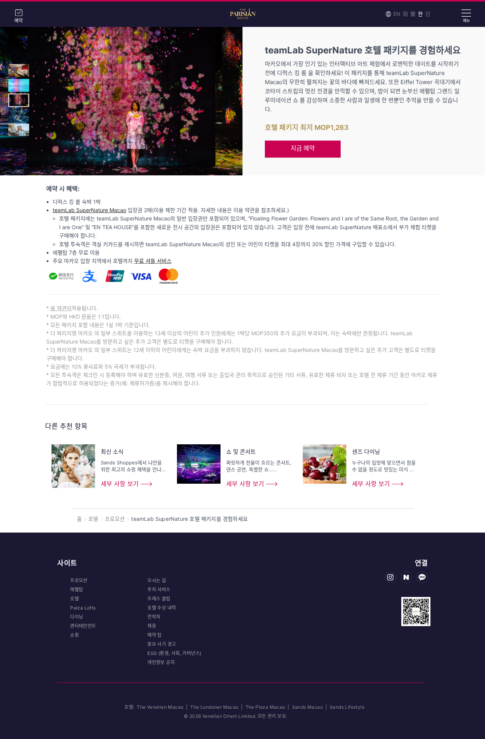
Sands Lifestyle (347, 707)
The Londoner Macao (215, 707)
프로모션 (115, 519)
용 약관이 (61, 308)
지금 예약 (303, 148)
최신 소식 (112, 451)
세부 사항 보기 (120, 483)
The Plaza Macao (265, 707)
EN (397, 14)
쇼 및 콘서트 (241, 451)
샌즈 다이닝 (366, 451)
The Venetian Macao (160, 707)
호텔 (93, 519)
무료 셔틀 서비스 (153, 261)
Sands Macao (308, 707)
